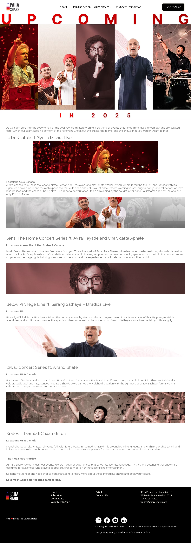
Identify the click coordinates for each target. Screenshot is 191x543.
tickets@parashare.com (154, 502)
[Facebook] (107, 520)
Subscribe (56, 495)
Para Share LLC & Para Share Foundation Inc (135, 526)
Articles (100, 492)
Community (57, 498)
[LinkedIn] (124, 520)
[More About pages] (68, 7)
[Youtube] (115, 520)
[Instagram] (99, 520)
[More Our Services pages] (110, 7)
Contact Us (102, 495)
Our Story (56, 492)
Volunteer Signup (60, 502)
